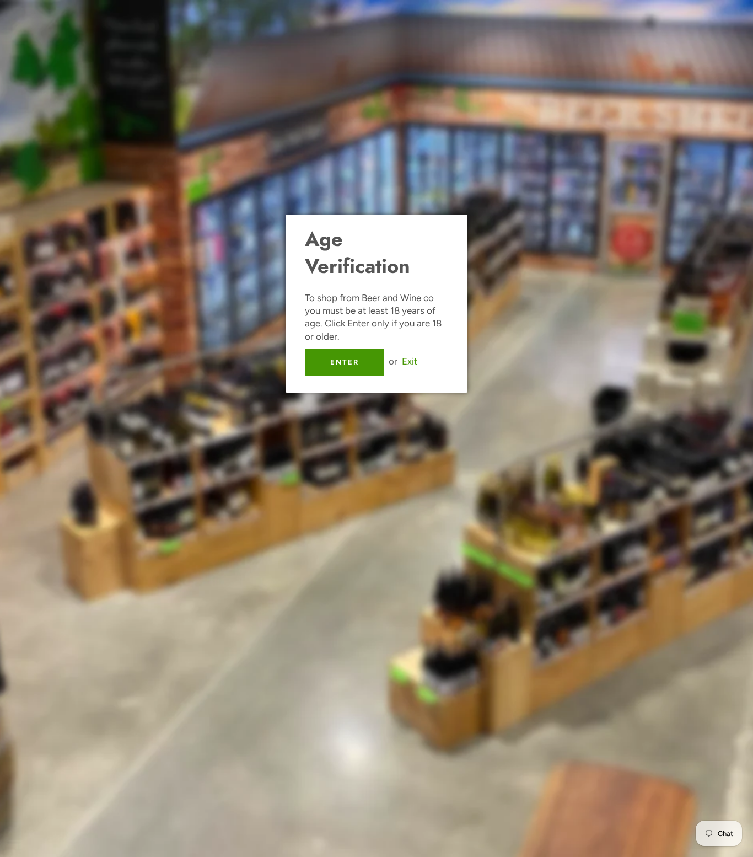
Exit (409, 361)
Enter (344, 362)
